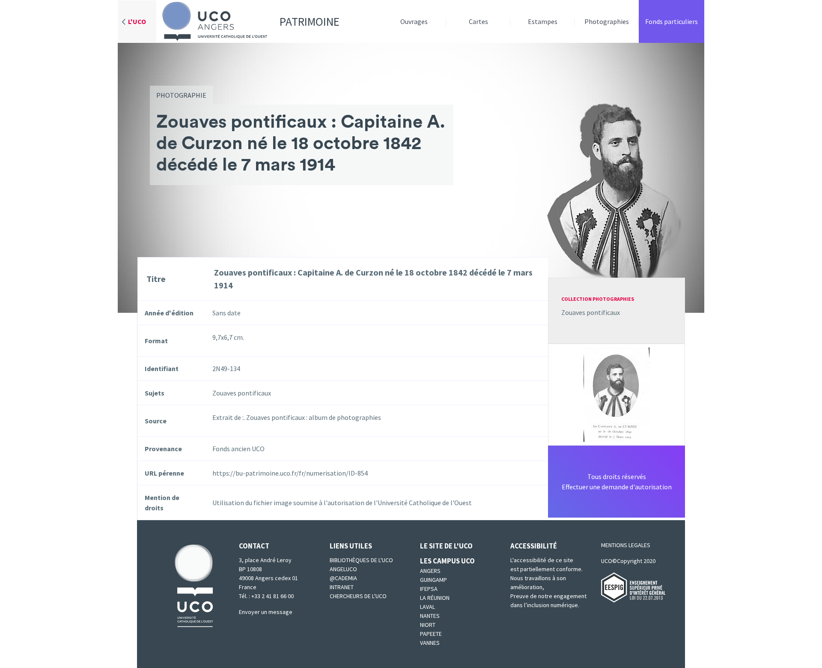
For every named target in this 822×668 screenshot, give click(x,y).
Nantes (430, 616)
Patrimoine (310, 21)
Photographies (606, 21)
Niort (427, 625)
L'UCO (137, 21)
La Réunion (435, 598)
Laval (427, 607)
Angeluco (343, 569)
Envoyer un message (265, 612)
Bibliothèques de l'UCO (361, 560)
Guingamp (433, 580)
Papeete (431, 634)
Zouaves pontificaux (590, 312)
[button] (616, 393)
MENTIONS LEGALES (625, 545)
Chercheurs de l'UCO (358, 596)
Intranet (342, 587)
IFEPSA (429, 589)
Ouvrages (414, 21)
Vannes (430, 643)
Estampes (542, 21)
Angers (430, 571)
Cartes (478, 21)
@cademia (343, 578)
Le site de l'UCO (446, 546)
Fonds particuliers (671, 21)
